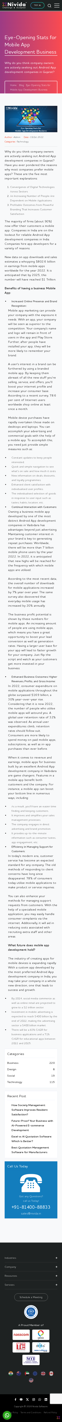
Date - (27, 137)
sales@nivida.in (31, 1213)
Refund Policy (50, 1412)
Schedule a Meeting (31, 1297)
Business (12, 1062)
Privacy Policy (11, 1412)
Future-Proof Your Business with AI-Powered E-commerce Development (32, 1125)
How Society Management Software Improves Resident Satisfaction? (30, 1109)
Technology (14, 1082)
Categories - (11, 141)
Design (11, 1069)
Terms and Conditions (30, 1412)
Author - (9, 137)
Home (13, 85)
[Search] (49, 5)
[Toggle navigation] (56, 5)
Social (11, 1075)
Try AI (37, 5)
